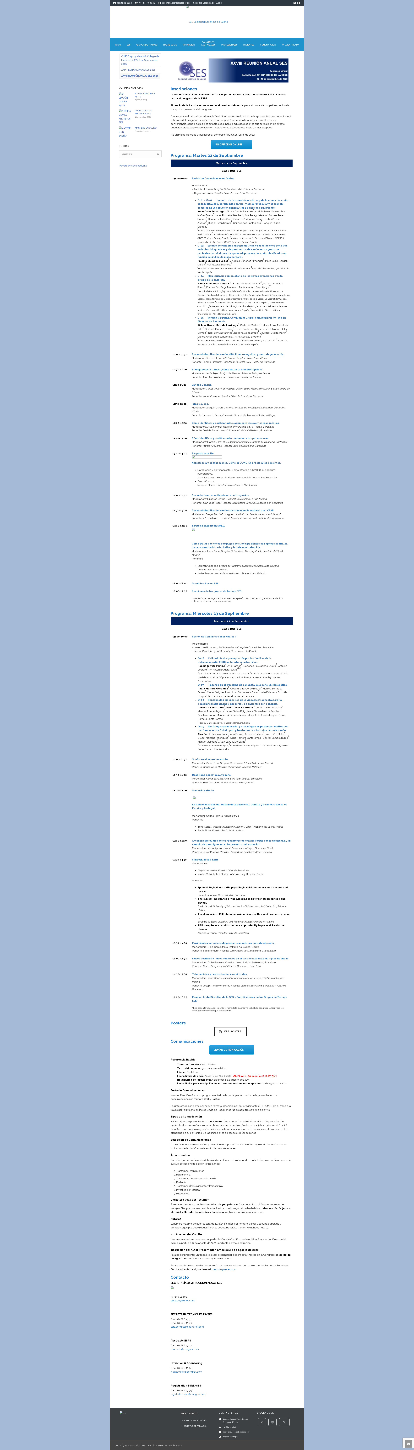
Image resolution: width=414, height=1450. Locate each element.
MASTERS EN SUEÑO (146, 128)
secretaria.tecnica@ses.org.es (176, 3)
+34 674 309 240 (147, 3)
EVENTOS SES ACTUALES (195, 1420)
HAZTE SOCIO (170, 45)
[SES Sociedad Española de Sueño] (207, 22)
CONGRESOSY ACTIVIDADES (208, 43)
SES (129, 45)
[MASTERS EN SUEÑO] (125, 132)
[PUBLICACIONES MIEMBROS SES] (125, 117)
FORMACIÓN (189, 45)
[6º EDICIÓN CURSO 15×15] (125, 99)
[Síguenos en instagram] (272, 1422)
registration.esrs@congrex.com (188, 1394)
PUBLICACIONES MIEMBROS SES (143, 112)
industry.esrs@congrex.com (186, 1371)
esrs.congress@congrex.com (187, 1326)
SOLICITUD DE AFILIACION (195, 1426)
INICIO (118, 45)
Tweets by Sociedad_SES (133, 165)
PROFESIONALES (229, 45)
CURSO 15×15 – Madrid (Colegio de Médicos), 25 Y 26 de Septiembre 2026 (140, 60)
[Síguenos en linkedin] (262, 1422)
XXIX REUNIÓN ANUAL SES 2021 (138, 70)
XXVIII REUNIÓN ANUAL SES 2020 (139, 76)
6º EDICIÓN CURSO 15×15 (145, 95)
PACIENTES (248, 45)
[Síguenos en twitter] (284, 1422)
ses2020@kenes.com (224, 1269)
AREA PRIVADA (292, 45)
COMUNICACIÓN (268, 45)
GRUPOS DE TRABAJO (147, 45)
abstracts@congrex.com (185, 1349)
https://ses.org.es (230, 1437)
